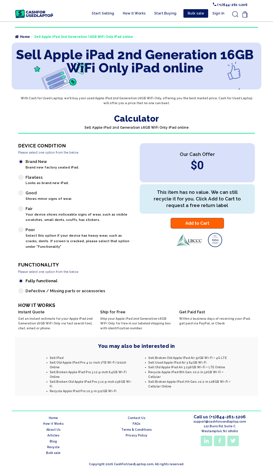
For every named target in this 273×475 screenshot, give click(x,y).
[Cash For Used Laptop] (189, 246)
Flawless (47, 180)
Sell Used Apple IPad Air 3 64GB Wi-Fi (177, 362)
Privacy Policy (137, 435)
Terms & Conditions (136, 429)
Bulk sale (196, 13)
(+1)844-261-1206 (232, 5)
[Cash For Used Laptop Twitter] (233, 441)
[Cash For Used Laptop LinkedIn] (206, 441)
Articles (53, 435)
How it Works (134, 13)
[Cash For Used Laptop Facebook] (219, 441)
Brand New (52, 164)
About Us (53, 429)
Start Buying (165, 13)
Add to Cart (197, 223)
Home (25, 37)
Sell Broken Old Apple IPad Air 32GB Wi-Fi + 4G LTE (187, 358)
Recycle (53, 447)
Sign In (218, 13)
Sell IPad (57, 358)
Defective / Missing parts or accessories (65, 291)
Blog (53, 441)
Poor (77, 237)
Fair (77, 214)
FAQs (136, 423)
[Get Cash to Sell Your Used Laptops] (34, 11)
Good (49, 196)
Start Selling (103, 13)
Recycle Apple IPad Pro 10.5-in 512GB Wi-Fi (83, 391)
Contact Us (136, 418)
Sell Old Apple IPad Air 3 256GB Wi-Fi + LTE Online (186, 367)
